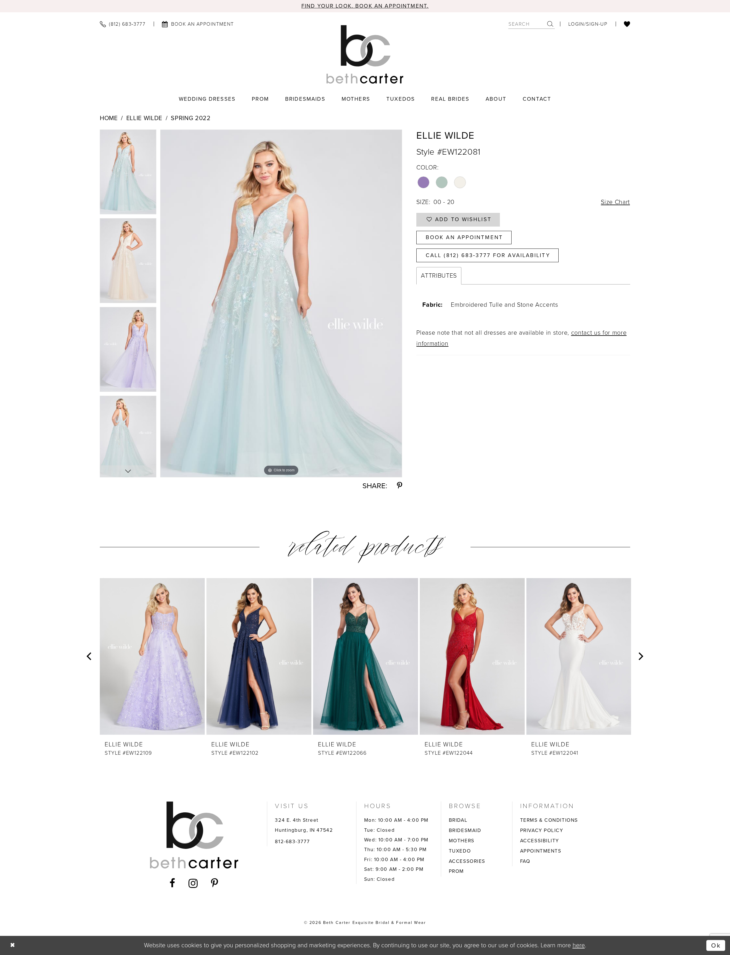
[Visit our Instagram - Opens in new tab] (193, 883)
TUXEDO (460, 851)
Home (109, 118)
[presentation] (152, 656)
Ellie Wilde (144, 118)
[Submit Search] (550, 24)
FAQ (525, 861)
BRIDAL (458, 820)
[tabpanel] (128, 174)
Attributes (439, 275)
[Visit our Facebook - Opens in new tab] (172, 883)
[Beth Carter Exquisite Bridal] (365, 54)
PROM (456, 871)
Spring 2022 (190, 118)
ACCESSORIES (467, 861)
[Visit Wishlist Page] (627, 24)
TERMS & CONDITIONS (549, 820)
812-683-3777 (292, 841)
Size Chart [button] (615, 202)
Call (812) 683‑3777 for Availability (488, 255)
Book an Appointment (464, 237)
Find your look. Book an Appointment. (365, 6)
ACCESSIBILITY (539, 840)
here (579, 945)
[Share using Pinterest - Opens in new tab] (399, 486)
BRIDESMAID (465, 830)
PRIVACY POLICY (541, 830)
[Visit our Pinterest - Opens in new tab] (215, 883)
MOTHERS (461, 840)
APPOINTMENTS (540, 851)
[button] (588, 24)
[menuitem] (122, 24)
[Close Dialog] (12, 945)
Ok (716, 945)
